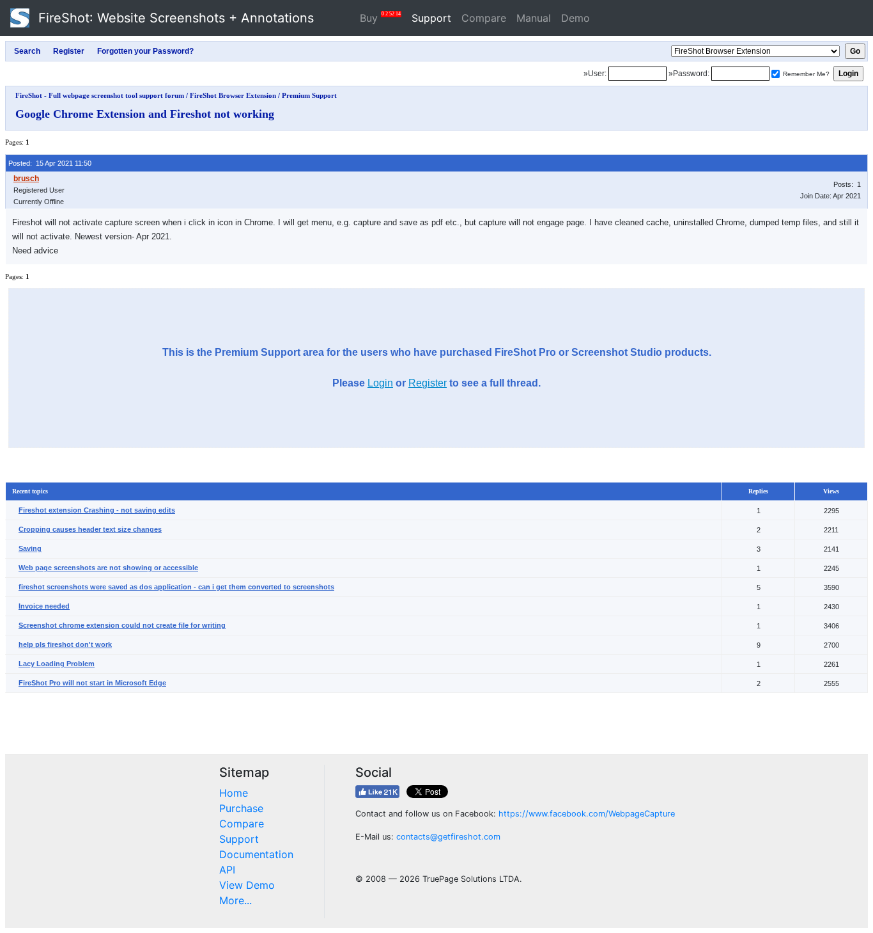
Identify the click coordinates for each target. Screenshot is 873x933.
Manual (533, 18)
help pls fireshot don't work (65, 644)
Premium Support (309, 95)
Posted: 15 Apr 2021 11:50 (49, 163)
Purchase (241, 808)
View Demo (247, 885)
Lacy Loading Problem (57, 663)
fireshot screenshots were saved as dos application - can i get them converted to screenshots (176, 587)
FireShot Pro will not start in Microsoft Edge (92, 683)
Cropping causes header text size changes (90, 529)
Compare (483, 18)
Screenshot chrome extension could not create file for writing (122, 625)
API (227, 869)
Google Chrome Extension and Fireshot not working (144, 114)
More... (235, 900)
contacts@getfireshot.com (448, 836)
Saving (30, 548)
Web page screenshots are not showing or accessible (108, 567)
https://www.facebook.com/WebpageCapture (586, 813)
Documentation (256, 854)
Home (233, 792)
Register (427, 383)
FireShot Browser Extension (233, 95)
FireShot (174, 18)
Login (380, 383)
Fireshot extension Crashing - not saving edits (97, 510)
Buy (380, 17)
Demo (575, 18)
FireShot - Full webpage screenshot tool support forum (99, 95)
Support (431, 18)
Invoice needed (44, 606)
